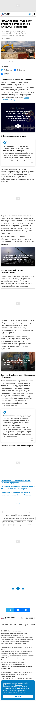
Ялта (5, 525)
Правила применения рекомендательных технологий (16, 667)
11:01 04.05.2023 (5, 38)
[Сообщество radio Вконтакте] (18, 610)
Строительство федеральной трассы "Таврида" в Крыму (19, 518)
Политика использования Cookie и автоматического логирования (14, 661)
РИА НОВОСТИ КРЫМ (9, 625)
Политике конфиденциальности (12, 686)
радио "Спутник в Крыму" (15, 98)
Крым (4, 512)
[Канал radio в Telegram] (10, 610)
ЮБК (10, 525)
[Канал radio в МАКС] (26, 610)
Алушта (30, 521)
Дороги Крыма (10, 515)
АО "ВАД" (29, 525)
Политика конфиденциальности (13, 664)
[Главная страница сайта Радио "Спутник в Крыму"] (5, 14)
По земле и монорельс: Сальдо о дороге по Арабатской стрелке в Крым (18, 487)
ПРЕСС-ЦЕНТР (24, 625)
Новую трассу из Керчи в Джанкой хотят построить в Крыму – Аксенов (16, 493)
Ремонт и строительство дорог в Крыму (21, 512)
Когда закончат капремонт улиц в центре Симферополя (15, 481)
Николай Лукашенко (23, 515)
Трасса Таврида (8, 521)
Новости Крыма (19, 525)
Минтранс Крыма (20, 521)
